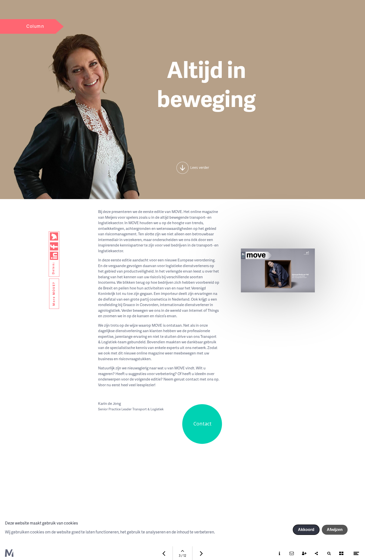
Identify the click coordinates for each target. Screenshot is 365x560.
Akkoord (306, 529)
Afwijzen (335, 529)
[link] (54, 236)
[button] (182, 168)
